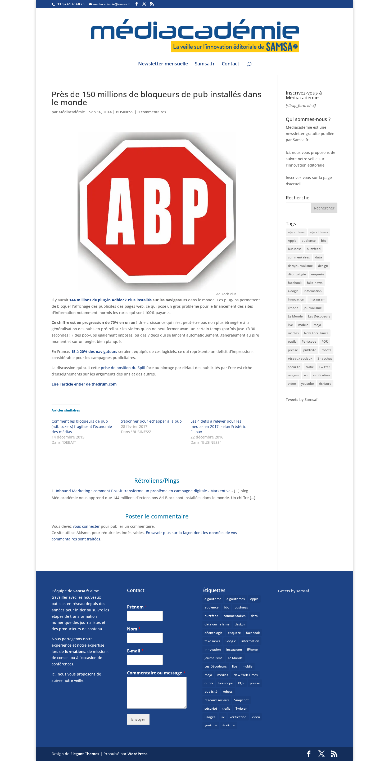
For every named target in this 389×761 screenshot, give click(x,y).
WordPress (137, 753)
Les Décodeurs (319, 316)
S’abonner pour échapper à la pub (151, 421)
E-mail (135, 651)
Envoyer (138, 719)
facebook (295, 282)
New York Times (316, 333)
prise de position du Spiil (122, 367)
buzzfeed (313, 249)
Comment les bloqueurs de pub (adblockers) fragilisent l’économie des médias (82, 426)
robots (326, 350)
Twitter (324, 367)
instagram (317, 299)
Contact (230, 64)
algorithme (296, 232)
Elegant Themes (84, 753)
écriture (325, 383)
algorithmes (319, 232)
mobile (303, 325)
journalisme (313, 308)
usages (293, 375)
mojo (317, 325)
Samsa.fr (205, 64)
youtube (307, 383)
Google (293, 291)
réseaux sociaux (300, 358)
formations (75, 651)
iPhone (293, 308)
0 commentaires (152, 111)
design (323, 265)
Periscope (309, 341)
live (290, 325)
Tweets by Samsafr (302, 399)
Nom (134, 629)
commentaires (299, 257)
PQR (325, 341)
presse (293, 350)
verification (321, 375)
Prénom (137, 607)
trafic (310, 367)
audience (309, 240)
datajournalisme (300, 265)
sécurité (294, 367)
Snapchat (325, 358)
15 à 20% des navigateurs (94, 351)
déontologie (297, 274)
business (294, 249)
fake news (315, 282)
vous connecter (86, 526)
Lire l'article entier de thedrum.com (84, 384)
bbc (323, 240)
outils (292, 341)
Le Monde (295, 316)
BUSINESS (124, 111)
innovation (296, 299)
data (318, 257)
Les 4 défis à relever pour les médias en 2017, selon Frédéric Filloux (218, 426)
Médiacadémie (72, 111)
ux (306, 375)
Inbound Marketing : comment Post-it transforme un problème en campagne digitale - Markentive (143, 490)
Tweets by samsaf (293, 590)
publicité (309, 350)
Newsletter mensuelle (163, 64)
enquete (317, 274)
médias (293, 333)
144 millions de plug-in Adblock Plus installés (110, 299)
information (313, 291)
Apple (292, 240)
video (292, 383)
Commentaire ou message (156, 673)
